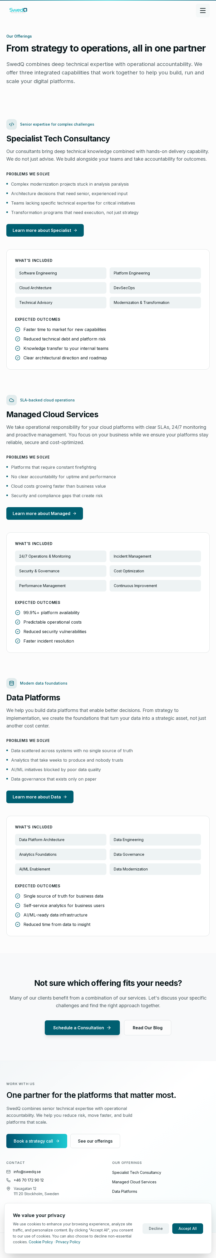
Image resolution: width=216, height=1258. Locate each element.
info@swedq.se (27, 1171)
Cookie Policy (41, 1242)
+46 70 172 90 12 (29, 1180)
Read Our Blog (148, 1027)
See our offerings (95, 1141)
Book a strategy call (33, 1141)
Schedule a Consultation (78, 1027)
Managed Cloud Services (134, 1182)
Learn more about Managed (41, 513)
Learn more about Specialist (42, 230)
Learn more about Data (37, 796)
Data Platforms (124, 1191)
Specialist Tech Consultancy (136, 1172)
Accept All (188, 1228)
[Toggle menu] (203, 10)
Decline (156, 1228)
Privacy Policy (68, 1242)
